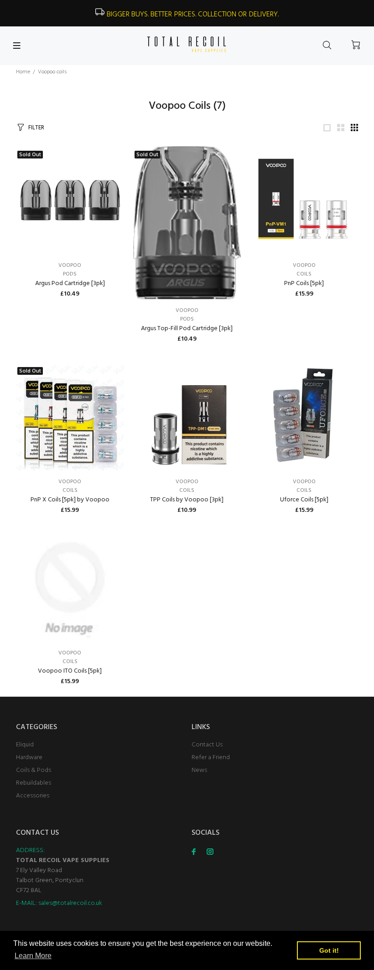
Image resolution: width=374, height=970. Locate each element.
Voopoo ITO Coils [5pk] (70, 671)
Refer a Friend (211, 757)
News (199, 770)
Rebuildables (33, 783)
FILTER (36, 128)
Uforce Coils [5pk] (304, 500)
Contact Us (207, 745)
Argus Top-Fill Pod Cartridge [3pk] (187, 328)
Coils (304, 274)
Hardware (29, 757)
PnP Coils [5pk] (304, 283)
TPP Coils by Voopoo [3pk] (186, 500)
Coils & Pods (33, 770)
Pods (70, 274)
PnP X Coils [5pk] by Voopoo (70, 500)
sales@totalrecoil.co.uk (70, 903)
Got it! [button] (329, 950)
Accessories (32, 796)
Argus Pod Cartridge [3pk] (70, 283)
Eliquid (25, 745)
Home (23, 72)
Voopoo (69, 265)
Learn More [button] (33, 956)
